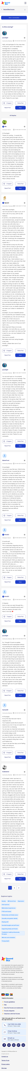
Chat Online (12, 1031)
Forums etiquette (9, 1011)
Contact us (4, 1056)
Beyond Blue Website (7, 959)
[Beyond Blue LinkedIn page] (23, 1045)
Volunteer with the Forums (12, 1013)
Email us (11, 1038)
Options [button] (26, 9)
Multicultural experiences (8, 908)
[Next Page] (19, 888)
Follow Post (20, 103)
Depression (21, 901)
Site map (4, 1068)
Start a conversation (14, 17)
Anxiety (4, 901)
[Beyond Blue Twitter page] (18, 1045)
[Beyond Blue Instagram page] (13, 1045)
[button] (4, 103)
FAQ (5, 1005)
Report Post (8, 107)
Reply (20, 107)
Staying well (5, 921)
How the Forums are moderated (13, 1008)
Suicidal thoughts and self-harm (10, 925)
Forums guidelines (9, 1002)
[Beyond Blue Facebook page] (4, 1045)
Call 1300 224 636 (14, 1024)
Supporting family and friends (10, 928)
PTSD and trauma (6, 911)
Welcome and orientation (8, 937)
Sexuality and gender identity (9, 918)
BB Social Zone (12, 901)
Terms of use (5, 1060)
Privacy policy (5, 1064)
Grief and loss (5, 904)
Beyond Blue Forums (5, 3)
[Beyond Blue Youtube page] (9, 1045)
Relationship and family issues (10, 915)
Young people (5, 941)
